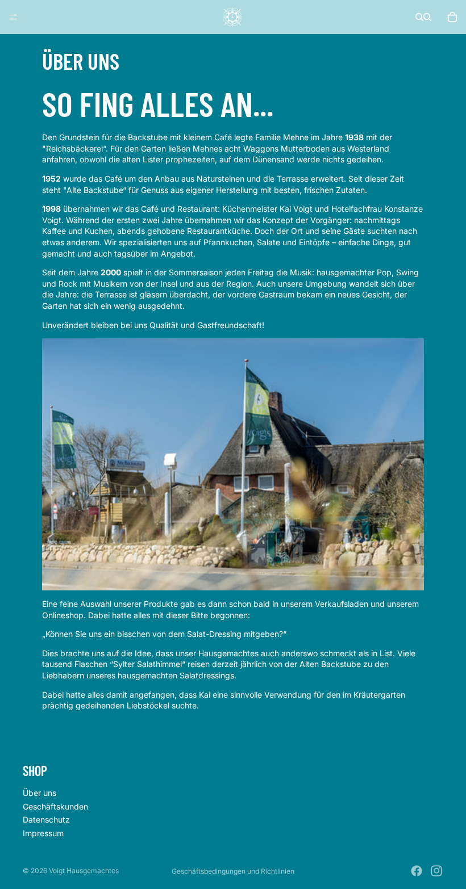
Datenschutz (46, 819)
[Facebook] (416, 871)
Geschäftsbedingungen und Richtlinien (233, 871)
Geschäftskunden (55, 806)
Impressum (43, 832)
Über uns (39, 793)
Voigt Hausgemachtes (84, 870)
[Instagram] (436, 871)
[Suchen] (419, 17)
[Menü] (13, 17)
